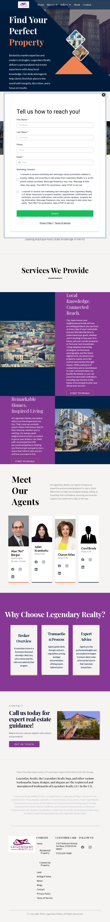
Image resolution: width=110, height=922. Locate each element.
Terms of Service (62, 223)
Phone (19, 144)
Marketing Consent (26, 169)
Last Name (22, 132)
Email (20, 157)
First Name (22, 119)
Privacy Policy (46, 223)
